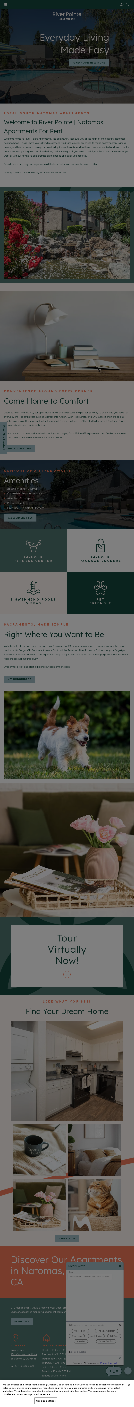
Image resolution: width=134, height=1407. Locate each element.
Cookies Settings (46, 1400)
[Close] (128, 1385)
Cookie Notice (42, 1394)
